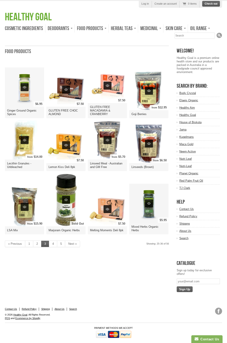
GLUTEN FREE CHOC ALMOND (63, 112)
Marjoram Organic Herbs (64, 230)
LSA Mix (12, 230)
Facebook (218, 311)
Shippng (184, 223)
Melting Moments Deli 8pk (106, 230)
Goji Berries (139, 114)
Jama (182, 129)
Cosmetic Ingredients (24, 28)
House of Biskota (190, 122)
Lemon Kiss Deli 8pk (62, 167)
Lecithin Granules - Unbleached (19, 165)
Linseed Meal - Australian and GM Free (106, 165)
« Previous (15, 243)
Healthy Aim (187, 107)
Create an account (166, 3)
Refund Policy (188, 216)
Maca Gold (186, 144)
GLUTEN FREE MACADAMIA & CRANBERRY (100, 110)
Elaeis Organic (188, 100)
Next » (72, 243)
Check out (211, 3)
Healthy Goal (28, 17)
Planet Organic (188, 173)
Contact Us (186, 209)
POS (7, 318)
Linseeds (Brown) (142, 167)
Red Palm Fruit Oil (191, 180)
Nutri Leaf (185, 158)
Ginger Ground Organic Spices (22, 112)
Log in (145, 3)
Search (183, 238)
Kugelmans (186, 137)
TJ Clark (184, 188)
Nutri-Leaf (185, 166)
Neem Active (187, 151)
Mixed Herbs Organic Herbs (145, 228)
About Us (185, 231)
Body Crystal (187, 93)
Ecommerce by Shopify (27, 318)
